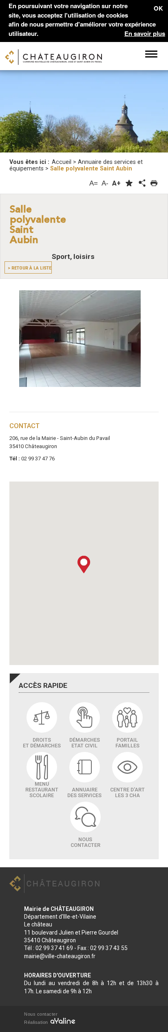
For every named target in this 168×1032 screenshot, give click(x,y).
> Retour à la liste (29, 268)
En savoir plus (144, 33)
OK (158, 8)
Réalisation (36, 1022)
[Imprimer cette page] (154, 183)
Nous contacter (40, 1014)
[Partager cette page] (141, 183)
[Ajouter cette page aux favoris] (129, 183)
